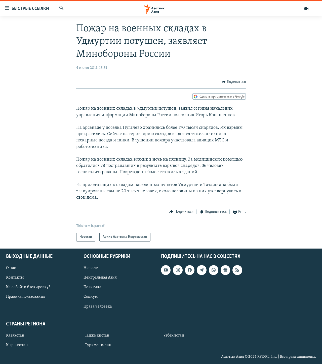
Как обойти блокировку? (28, 287)
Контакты (15, 278)
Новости (91, 268)
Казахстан (15, 335)
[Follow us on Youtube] (166, 270)
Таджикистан (97, 335)
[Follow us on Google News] (225, 270)
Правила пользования (25, 297)
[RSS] (237, 270)
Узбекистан (173, 335)
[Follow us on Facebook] (189, 270)
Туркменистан (98, 345)
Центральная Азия (100, 278)
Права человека (98, 306)
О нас (11, 268)
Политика (92, 287)
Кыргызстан (17, 345)
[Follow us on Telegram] (201, 270)
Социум (91, 297)
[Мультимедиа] (306, 8)
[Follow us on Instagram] (177, 270)
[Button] (234, 82)
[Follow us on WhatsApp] (213, 270)
